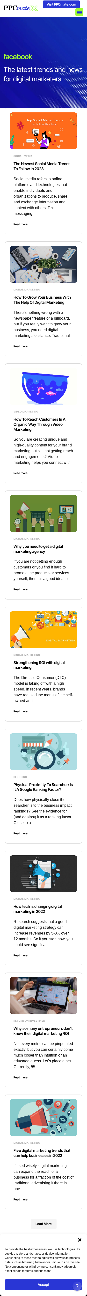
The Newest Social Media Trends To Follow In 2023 (42, 166)
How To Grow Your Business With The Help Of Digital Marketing (42, 300)
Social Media (23, 156)
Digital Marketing (27, 289)
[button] (79, 1240)
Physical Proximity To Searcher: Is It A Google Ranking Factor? (43, 787)
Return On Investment (30, 1020)
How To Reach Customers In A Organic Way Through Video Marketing (39, 424)
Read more (21, 224)
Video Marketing (26, 411)
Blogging (20, 776)
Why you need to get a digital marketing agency (38, 549)
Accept (43, 1284)
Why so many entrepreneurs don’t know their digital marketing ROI (43, 1031)
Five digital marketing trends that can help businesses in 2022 (42, 1153)
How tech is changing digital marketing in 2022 (38, 909)
